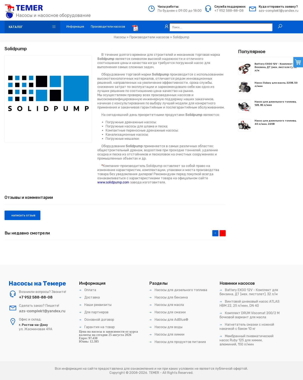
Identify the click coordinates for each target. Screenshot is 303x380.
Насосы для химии (169, 334)
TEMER (154, 373)
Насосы (120, 37)
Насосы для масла (169, 305)
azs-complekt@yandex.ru (278, 11)
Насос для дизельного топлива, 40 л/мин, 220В (275, 122)
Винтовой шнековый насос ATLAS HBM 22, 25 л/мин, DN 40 (250, 304)
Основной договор (98, 320)
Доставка (91, 297)
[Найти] (280, 26)
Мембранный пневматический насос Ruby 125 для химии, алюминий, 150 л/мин (247, 340)
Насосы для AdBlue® (171, 320)
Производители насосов (149, 37)
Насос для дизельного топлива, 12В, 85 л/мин (275, 103)
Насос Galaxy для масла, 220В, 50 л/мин (276, 84)
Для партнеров (95, 312)
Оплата (89, 290)
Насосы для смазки (170, 312)
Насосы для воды (168, 327)
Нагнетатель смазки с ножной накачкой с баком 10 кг (247, 327)
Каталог (16, 27)
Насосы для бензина (171, 297)
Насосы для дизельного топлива (180, 290)
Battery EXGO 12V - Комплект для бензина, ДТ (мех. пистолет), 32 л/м (276, 67)
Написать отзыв (23, 215)
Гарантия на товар (99, 327)
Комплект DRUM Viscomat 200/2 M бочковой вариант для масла (250, 315)
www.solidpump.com (113, 182)
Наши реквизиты (97, 305)
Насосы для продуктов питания (180, 342)
